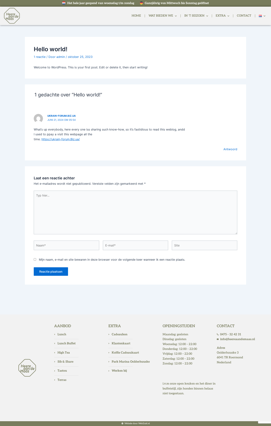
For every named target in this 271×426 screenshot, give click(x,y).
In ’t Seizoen (194, 16)
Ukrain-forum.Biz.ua (61, 115)
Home (136, 16)
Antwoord (230, 149)
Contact (244, 16)
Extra (221, 16)
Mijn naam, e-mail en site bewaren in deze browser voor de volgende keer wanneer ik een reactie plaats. (112, 259)
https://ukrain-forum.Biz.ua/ (60, 139)
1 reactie (40, 57)
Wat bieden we (161, 16)
